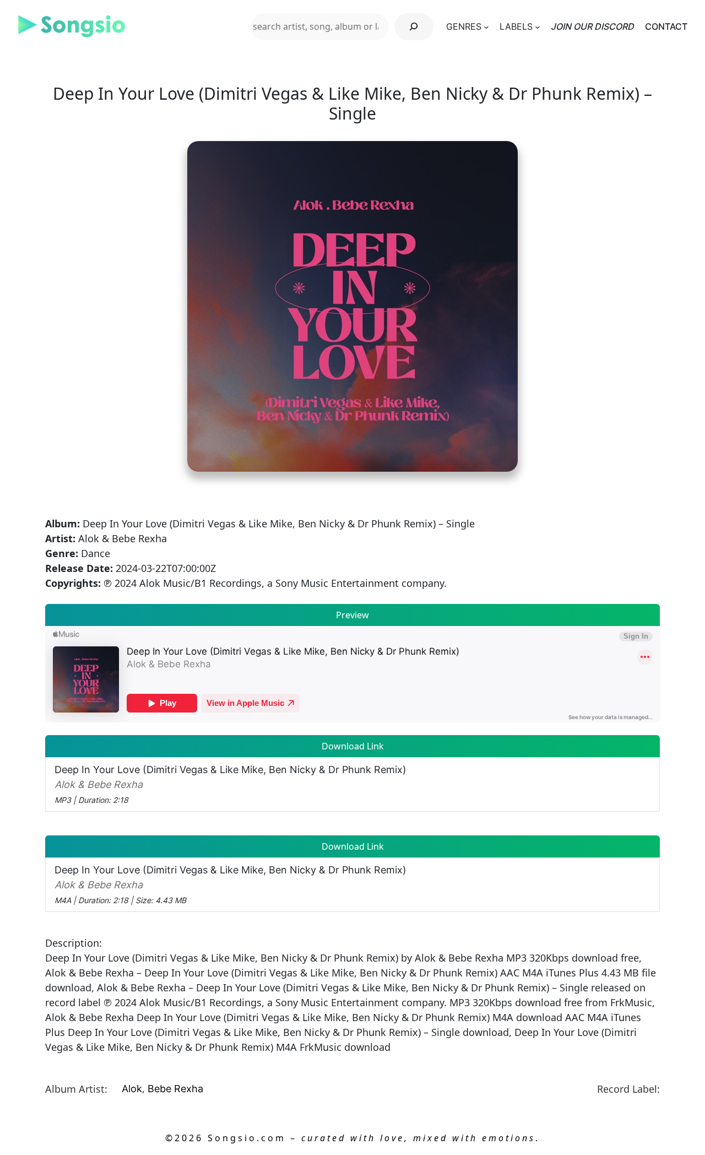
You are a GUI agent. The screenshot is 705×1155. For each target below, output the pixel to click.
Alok (132, 1088)
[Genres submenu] (486, 26)
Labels (516, 26)
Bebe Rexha (175, 1088)
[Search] (413, 26)
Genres (463, 26)
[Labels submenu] (537, 26)
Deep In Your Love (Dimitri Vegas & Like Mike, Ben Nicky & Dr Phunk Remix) (230, 784)
